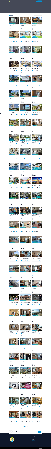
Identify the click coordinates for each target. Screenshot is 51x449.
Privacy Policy (27, 439)
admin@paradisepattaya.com (35, 441)
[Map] (12, 15)
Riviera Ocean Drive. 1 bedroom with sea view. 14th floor (40, 185)
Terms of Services (28, 438)
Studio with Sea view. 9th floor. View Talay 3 (16, 360)
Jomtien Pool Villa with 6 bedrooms (15, 185)
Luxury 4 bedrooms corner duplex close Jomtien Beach (17, 156)
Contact (30, 1)
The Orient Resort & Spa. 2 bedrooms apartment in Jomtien (40, 360)
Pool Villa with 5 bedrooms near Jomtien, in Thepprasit (40, 243)
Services (21, 440)
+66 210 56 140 (34, 443)
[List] (11, 15)
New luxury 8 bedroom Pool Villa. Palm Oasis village (17, 200)
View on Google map (34, 440)
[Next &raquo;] (28, 426)
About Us (21, 438)
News (21, 439)
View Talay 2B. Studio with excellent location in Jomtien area (41, 258)
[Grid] (9, 15)
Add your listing (39, 1)
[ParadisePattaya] (9, 1)
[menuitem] (33, 2)
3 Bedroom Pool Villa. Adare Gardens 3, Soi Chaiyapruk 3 (29, 39)
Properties (26, 1)
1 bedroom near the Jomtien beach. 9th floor (27, 229)
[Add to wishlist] (18, 18)
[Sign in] (36, 1)
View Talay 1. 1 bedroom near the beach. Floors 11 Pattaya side (29, 53)
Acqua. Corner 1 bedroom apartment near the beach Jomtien (29, 156)
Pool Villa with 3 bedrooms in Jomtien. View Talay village (29, 185)
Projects (23, 1)
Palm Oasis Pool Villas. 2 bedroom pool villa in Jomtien (40, 170)
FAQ (26, 440)
